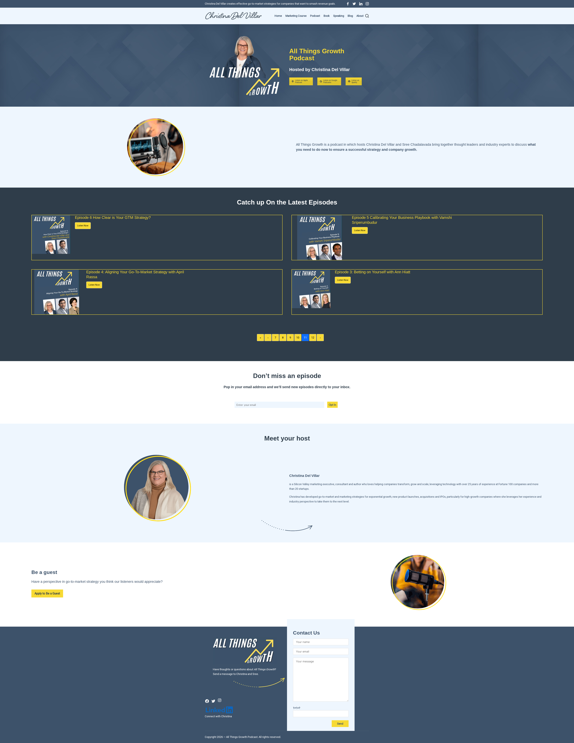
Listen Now (82, 225)
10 (297, 337)
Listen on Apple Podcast (301, 81)
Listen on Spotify (355, 81)
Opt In (332, 404)
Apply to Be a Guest (47, 593)
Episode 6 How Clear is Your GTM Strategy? (113, 217)
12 (312, 337)
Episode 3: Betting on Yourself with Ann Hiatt (372, 272)
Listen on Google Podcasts (330, 81)
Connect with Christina (218, 716)
